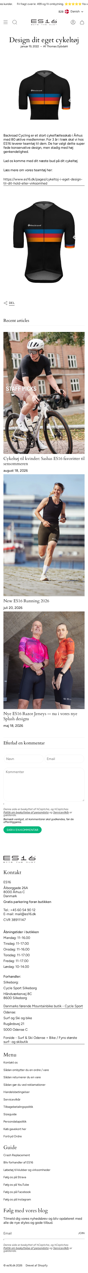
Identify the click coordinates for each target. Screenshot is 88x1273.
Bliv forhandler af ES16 (18, 1162)
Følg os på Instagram (17, 1199)
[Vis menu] (5, 22)
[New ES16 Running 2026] (44, 535)
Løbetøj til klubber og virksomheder (26, 1170)
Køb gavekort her (14, 1129)
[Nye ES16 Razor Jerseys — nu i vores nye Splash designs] (44, 660)
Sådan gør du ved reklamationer (24, 1085)
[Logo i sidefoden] (19, 859)
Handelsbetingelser (16, 1092)
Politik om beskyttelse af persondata (26, 812)
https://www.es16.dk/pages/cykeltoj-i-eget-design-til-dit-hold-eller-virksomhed (42, 181)
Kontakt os (10, 1062)
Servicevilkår (61, 812)
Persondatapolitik (14, 1121)
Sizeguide (10, 1114)
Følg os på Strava (14, 1177)
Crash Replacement (16, 1155)
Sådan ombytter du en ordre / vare (26, 1070)
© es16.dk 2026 (12, 1265)
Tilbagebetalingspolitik (18, 1107)
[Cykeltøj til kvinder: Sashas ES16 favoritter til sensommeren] (44, 393)
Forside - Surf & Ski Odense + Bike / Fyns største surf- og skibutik (40, 1040)
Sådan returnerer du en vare (22, 1077)
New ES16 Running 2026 (26, 601)
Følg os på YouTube (16, 1185)
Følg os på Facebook (17, 1192)
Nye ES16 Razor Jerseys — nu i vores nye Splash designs (40, 716)
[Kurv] (82, 22)
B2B (61, 11)
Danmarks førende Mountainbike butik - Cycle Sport (43, 1006)
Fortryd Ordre (12, 1136)
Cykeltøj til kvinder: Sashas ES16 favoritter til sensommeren (44, 461)
